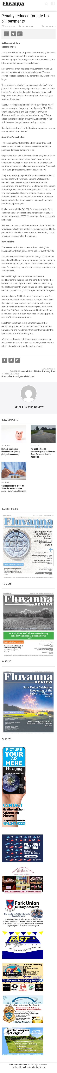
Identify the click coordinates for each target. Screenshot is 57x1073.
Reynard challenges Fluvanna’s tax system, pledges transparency (10, 451)
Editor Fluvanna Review (28, 406)
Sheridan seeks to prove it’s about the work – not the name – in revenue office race (13, 488)
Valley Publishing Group (34, 1067)
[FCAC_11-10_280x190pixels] (22, 880)
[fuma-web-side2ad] (23, 912)
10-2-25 (6, 583)
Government (27, 26)
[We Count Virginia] (22, 848)
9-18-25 (6, 739)
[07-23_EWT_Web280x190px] (22, 977)
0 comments (50, 26)
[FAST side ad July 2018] (22, 945)
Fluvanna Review (19, 1064)
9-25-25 (6, 661)
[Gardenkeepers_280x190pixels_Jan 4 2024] (22, 1041)
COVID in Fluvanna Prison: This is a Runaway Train (33, 371)
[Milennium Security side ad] (22, 1009)
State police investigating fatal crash (18, 376)
